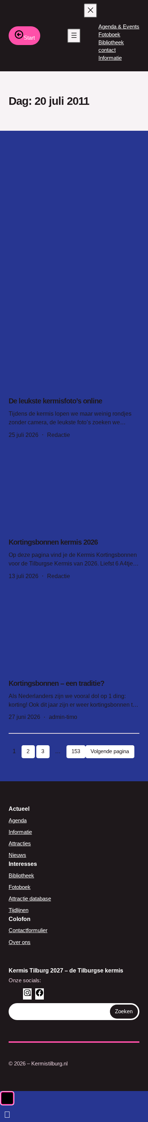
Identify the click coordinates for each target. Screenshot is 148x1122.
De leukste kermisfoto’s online (55, 401)
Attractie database (30, 899)
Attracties (20, 843)
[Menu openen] (74, 36)
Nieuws (17, 855)
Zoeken (124, 1011)
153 (75, 751)
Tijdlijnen (18, 910)
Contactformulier (28, 930)
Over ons (20, 942)
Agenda (18, 820)
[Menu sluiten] (90, 11)
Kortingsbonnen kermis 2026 (53, 542)
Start (29, 37)
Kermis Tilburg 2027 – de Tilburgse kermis (66, 970)
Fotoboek (20, 887)
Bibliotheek (21, 876)
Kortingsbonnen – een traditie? (56, 683)
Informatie (20, 832)
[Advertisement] (74, 208)
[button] (7, 1098)
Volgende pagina (110, 751)
